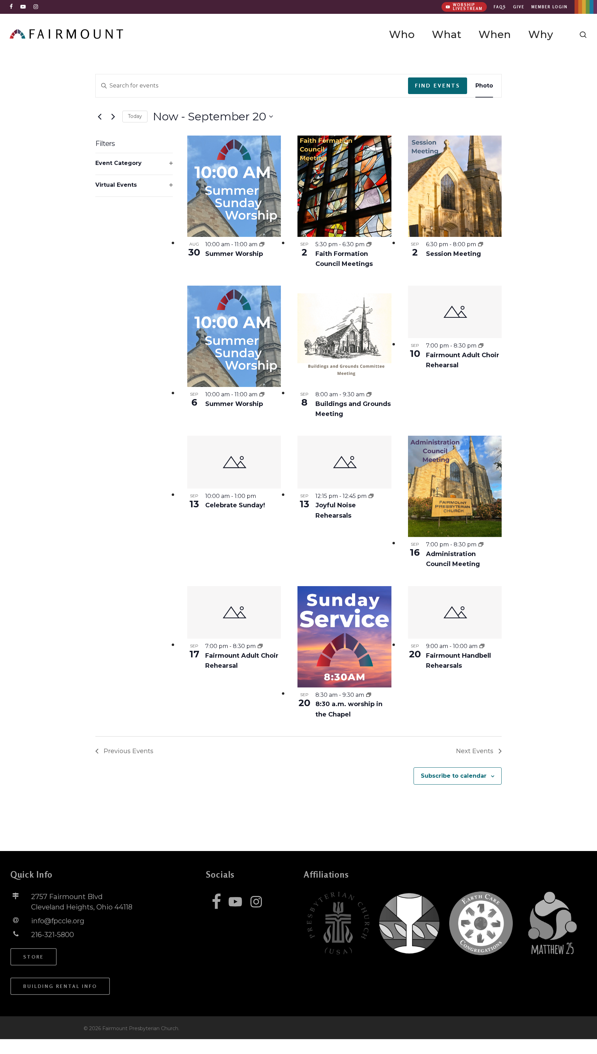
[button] (33, 956)
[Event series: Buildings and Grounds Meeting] (369, 394)
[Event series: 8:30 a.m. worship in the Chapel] (368, 695)
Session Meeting (453, 254)
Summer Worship (234, 254)
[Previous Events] (99, 116)
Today (135, 116)
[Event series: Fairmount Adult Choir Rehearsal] (480, 345)
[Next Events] (113, 116)
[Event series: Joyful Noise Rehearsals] (371, 496)
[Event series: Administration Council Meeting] (480, 544)
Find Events (437, 85)
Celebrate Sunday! (235, 505)
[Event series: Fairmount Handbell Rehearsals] (482, 646)
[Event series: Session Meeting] (480, 244)
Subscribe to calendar (453, 776)
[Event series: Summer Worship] (261, 244)
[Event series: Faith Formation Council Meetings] (369, 244)
